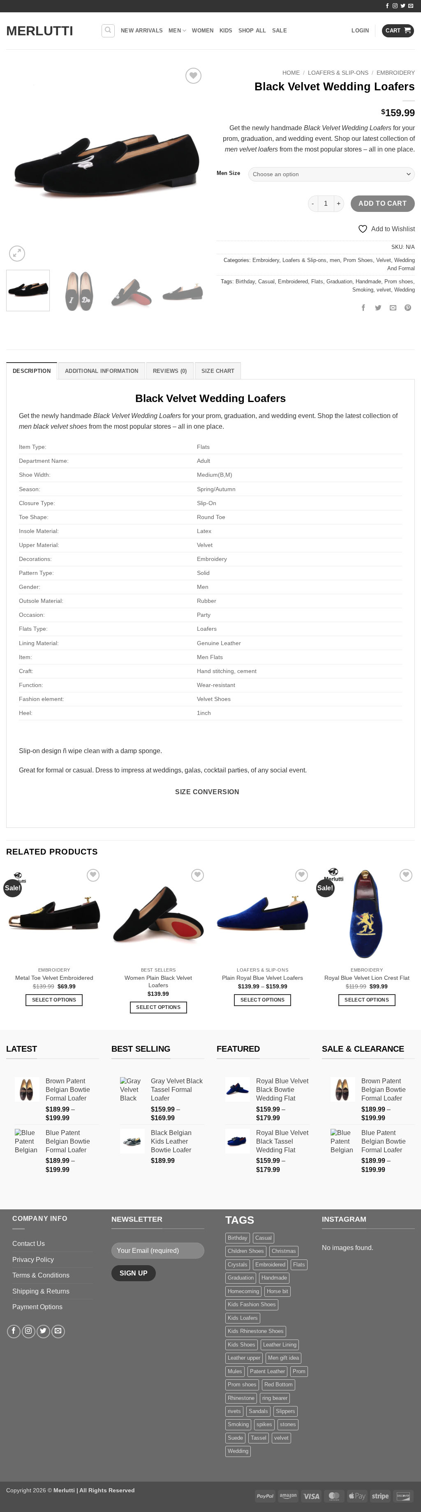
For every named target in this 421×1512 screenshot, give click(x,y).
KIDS (226, 31)
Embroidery (396, 73)
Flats (317, 281)
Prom (299, 1371)
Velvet (383, 260)
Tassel (258, 1438)
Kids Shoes (241, 1345)
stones (288, 1424)
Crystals (238, 1265)
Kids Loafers (243, 1318)
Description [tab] (32, 371)
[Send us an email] (410, 6)
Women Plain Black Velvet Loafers (158, 981)
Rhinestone (241, 1398)
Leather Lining (279, 1345)
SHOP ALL (252, 31)
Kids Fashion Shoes (252, 1304)
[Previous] (20, 164)
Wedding (404, 290)
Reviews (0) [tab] (170, 371)
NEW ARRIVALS (142, 31)
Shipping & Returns (40, 1291)
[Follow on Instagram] (395, 6)
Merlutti (39, 30)
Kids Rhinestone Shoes (256, 1331)
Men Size (228, 173)
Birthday (245, 281)
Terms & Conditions (40, 1275)
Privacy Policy (33, 1259)
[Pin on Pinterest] (408, 308)
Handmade (368, 281)
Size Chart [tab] (218, 371)
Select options (54, 999)
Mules (235, 1371)
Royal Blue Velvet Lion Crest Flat (366, 977)
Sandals (258, 1411)
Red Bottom (278, 1384)
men (335, 260)
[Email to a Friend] (393, 308)
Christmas (284, 1251)
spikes (264, 1424)
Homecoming (243, 1291)
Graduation (339, 281)
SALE (279, 31)
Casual (266, 281)
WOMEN (202, 31)
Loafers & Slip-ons (338, 73)
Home (291, 73)
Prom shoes (398, 281)
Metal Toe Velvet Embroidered (54, 977)
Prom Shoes (358, 260)
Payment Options (37, 1306)
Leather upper (244, 1358)
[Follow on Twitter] (402, 6)
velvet (384, 290)
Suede (235, 1438)
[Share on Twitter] (378, 308)
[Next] (190, 164)
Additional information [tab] (102, 371)
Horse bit (277, 1291)
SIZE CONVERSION (207, 791)
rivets (234, 1411)
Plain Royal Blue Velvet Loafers (262, 977)
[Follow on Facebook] (387, 6)
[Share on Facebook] (363, 308)
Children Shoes (246, 1251)
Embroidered (293, 281)
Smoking (362, 290)
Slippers (285, 1411)
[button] (360, 31)
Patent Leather (267, 1371)
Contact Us (28, 1243)
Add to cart (383, 203)
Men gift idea (283, 1358)
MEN (175, 31)
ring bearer (274, 1398)
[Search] (108, 30)
